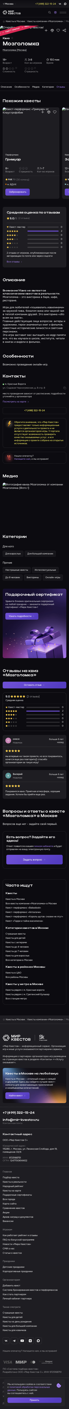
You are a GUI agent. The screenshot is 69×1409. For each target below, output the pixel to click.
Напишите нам (22, 458)
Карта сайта (9, 1203)
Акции (6, 1212)
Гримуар (13, 159)
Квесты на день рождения (17, 1321)
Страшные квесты (13, 1312)
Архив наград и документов (18, 1217)
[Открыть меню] (63, 12)
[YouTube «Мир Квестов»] (22, 1340)
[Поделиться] (64, 30)
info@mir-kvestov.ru (21, 1120)
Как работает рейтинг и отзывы (20, 1235)
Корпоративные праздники (18, 1271)
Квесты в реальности (14, 1181)
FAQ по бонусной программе (18, 1239)
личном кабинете (43, 846)
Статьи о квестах (12, 1253)
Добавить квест (11, 1285)
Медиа (35, 86)
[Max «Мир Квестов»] (38, 1340)
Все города (9, 1199)
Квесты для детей (12, 1317)
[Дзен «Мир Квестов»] (30, 1340)
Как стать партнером (14, 1294)
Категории (48, 86)
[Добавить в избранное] (58, 30)
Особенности (22, 86)
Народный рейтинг (13, 1186)
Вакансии (8, 1221)
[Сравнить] (52, 30)
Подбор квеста (11, 1177)
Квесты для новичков (14, 1330)
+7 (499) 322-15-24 (18, 1113)
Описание (6, 86)
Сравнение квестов (14, 1208)
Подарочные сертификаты (17, 1195)
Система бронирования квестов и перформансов (30, 1290)
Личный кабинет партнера (17, 1298)
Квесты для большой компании (20, 1326)
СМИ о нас (9, 1248)
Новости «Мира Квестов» (17, 1244)
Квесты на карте (12, 1190)
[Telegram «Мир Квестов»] (14, 1340)
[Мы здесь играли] (46, 30)
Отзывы (61, 86)
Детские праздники (13, 1267)
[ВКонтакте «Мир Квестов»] (6, 1340)
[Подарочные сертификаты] (55, 12)
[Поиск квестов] (49, 12)
